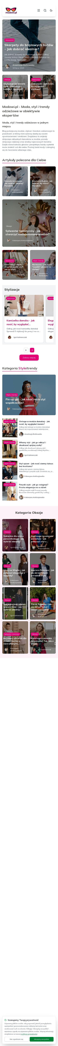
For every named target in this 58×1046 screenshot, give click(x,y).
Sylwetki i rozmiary (11, 634)
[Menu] (38, 10)
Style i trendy (38, 261)
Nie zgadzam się (16, 1039)
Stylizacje (36, 80)
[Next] (32, 350)
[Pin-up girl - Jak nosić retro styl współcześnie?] (29, 395)
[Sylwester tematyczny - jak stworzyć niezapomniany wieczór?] (29, 223)
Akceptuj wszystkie (41, 1039)
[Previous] (26, 350)
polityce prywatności (29, 1034)
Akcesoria (9, 40)
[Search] (45, 10)
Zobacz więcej (29, 357)
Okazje (7, 80)
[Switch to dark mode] (51, 10)
